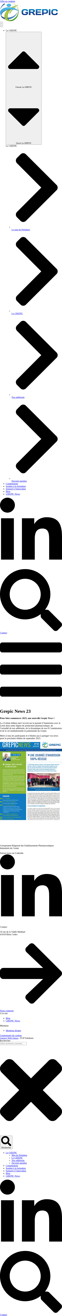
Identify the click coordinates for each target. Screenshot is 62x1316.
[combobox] (13, 1043)
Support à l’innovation (16, 1171)
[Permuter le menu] (1, 24)
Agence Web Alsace (9, 1038)
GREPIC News (13, 1176)
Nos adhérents (18, 1160)
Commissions (12, 1165)
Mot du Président (19, 1155)
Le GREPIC (11, 1152)
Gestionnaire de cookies (11, 1035)
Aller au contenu (7, 1)
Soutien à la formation (16, 1168)
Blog (8, 1173)
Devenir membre (19, 1163)
